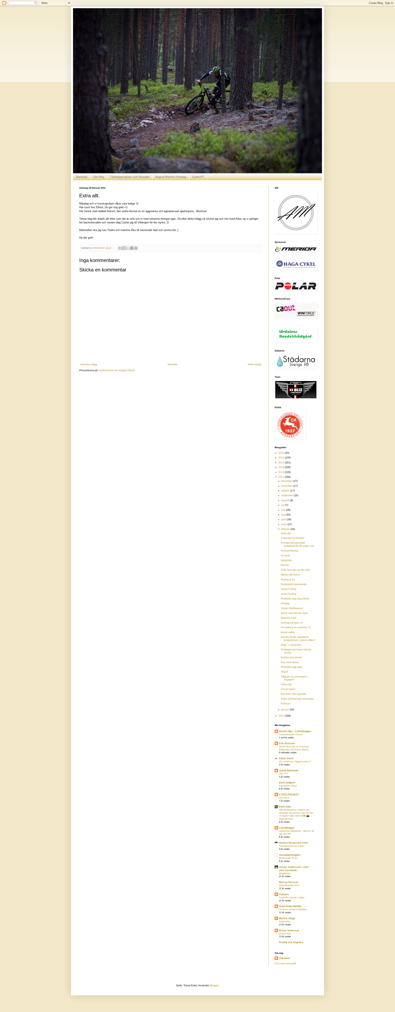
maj (283, 514)
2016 (281, 452)
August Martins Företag (170, 176)
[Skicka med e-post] (120, 248)
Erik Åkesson (287, 743)
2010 (281, 715)
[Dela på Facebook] (132, 248)
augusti (285, 500)
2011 (281, 477)
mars (284, 524)
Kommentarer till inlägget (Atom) (117, 370)
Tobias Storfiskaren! (292, 608)
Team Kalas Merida (290, 906)
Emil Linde (285, 806)
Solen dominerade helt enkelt (297, 698)
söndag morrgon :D (291, 622)
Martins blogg (287, 918)
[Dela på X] (128, 248)
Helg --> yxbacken (291, 644)
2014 (281, 462)
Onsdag (285, 603)
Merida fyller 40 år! (288, 858)
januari (285, 709)
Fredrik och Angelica (291, 942)
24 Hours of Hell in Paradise (293, 909)
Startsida (81, 176)
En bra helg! (285, 933)
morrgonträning (289, 550)
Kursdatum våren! (288, 786)
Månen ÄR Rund (290, 574)
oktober (285, 490)
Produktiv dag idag (291, 667)
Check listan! (288, 689)
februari (285, 529)
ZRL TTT (283, 773)
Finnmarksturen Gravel (290, 734)
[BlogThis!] (124, 248)
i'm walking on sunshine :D (296, 627)
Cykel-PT (198, 176)
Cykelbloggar (287, 827)
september (287, 495)
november (287, 486)
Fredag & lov (288, 579)
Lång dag (286, 684)
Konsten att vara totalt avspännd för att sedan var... (298, 544)
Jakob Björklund (288, 770)
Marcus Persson (288, 882)
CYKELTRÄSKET (289, 794)
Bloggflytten (284, 873)
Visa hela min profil (285, 963)
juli (283, 505)
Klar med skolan (290, 662)
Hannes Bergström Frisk (293, 842)
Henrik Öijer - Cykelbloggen (295, 731)
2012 (281, 472)
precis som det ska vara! (294, 613)
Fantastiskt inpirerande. (294, 584)
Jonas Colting (288, 589)
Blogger (214, 985)
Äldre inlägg (254, 364)
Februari (285, 703)
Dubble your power (291, 657)
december (287, 481)
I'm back (285, 555)
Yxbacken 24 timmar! (292, 538)
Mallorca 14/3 (288, 618)
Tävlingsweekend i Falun (291, 846)
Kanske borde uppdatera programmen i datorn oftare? (298, 638)
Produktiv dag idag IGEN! (295, 598)
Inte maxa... (285, 797)
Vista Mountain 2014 (289, 885)
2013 (281, 467)
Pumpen (284, 894)
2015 (281, 457)
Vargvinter (286, 560)
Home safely (288, 632)
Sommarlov (284, 921)
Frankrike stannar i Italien (291, 897)
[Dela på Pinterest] (136, 248)
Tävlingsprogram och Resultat (129, 176)
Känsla (285, 565)
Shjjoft (284, 671)
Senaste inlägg (88, 364)
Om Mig (99, 176)
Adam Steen (286, 758)
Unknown (284, 958)
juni (283, 510)
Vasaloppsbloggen (289, 854)
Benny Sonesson (289, 930)
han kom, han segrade (293, 694)
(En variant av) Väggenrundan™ (295, 761)
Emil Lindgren (287, 782)
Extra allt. (286, 533)
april (284, 519)
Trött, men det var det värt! (295, 570)
